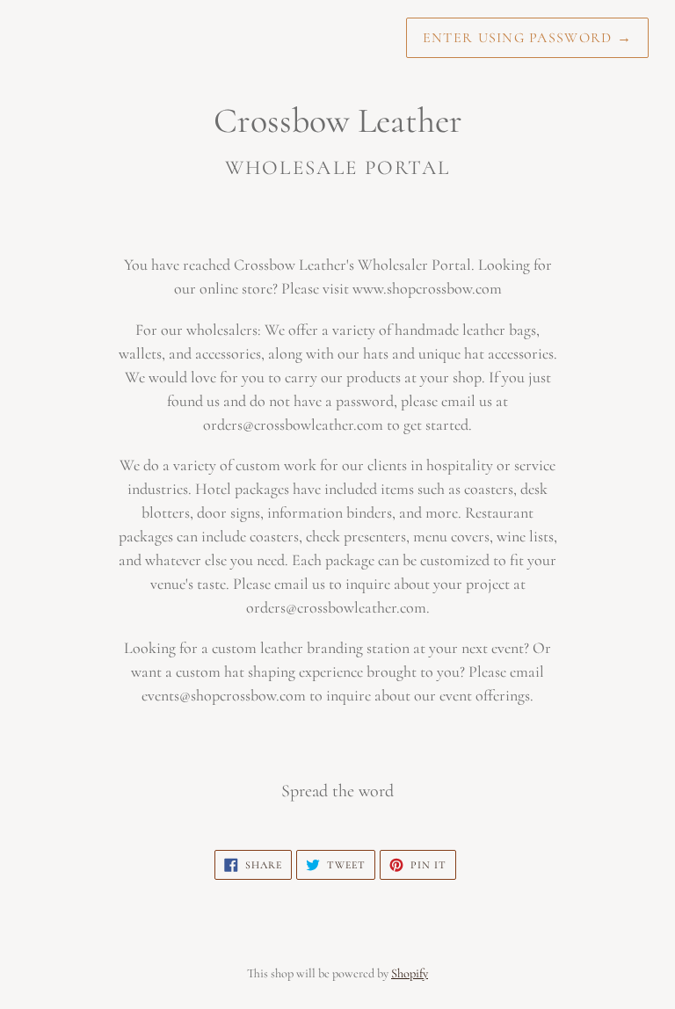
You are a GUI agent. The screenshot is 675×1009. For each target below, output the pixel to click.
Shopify (409, 973)
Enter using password (527, 38)
